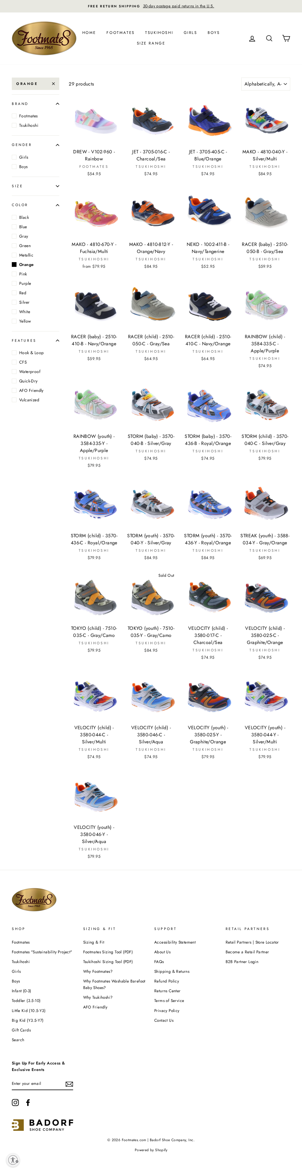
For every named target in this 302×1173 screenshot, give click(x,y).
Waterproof (29, 371)
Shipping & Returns (171, 971)
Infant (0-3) (21, 991)
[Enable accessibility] (13, 1160)
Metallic (26, 255)
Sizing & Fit (93, 942)
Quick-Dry (28, 381)
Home (89, 32)
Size (17, 186)
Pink (23, 274)
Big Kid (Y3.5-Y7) (28, 1020)
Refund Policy (166, 981)
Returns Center (167, 991)
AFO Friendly (31, 390)
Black (24, 217)
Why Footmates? (98, 971)
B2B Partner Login (242, 962)
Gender (22, 144)
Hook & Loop (31, 353)
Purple (25, 283)
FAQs (159, 962)
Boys (214, 32)
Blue (23, 227)
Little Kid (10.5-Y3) (28, 1010)
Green (25, 246)
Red (22, 293)
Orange (27, 83)
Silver (24, 302)
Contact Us (163, 1020)
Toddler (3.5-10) (26, 1000)
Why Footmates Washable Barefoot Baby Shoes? (114, 984)
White (24, 312)
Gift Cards (21, 1030)
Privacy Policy (167, 1010)
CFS (23, 362)
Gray (23, 236)
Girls (190, 32)
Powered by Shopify (151, 1150)
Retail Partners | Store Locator (252, 942)
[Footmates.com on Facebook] (28, 1102)
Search (18, 1040)
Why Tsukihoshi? (98, 997)
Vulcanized (29, 400)
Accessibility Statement (175, 942)
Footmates (120, 32)
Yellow (25, 321)
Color (20, 205)
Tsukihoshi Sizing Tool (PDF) (108, 962)
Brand (20, 103)
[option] (151, 6)
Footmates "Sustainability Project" (42, 952)
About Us (162, 952)
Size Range (151, 43)
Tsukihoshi (159, 32)
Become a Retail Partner (247, 952)
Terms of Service (169, 1000)
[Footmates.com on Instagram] (15, 1102)
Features (24, 340)
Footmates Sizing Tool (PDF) (108, 952)
